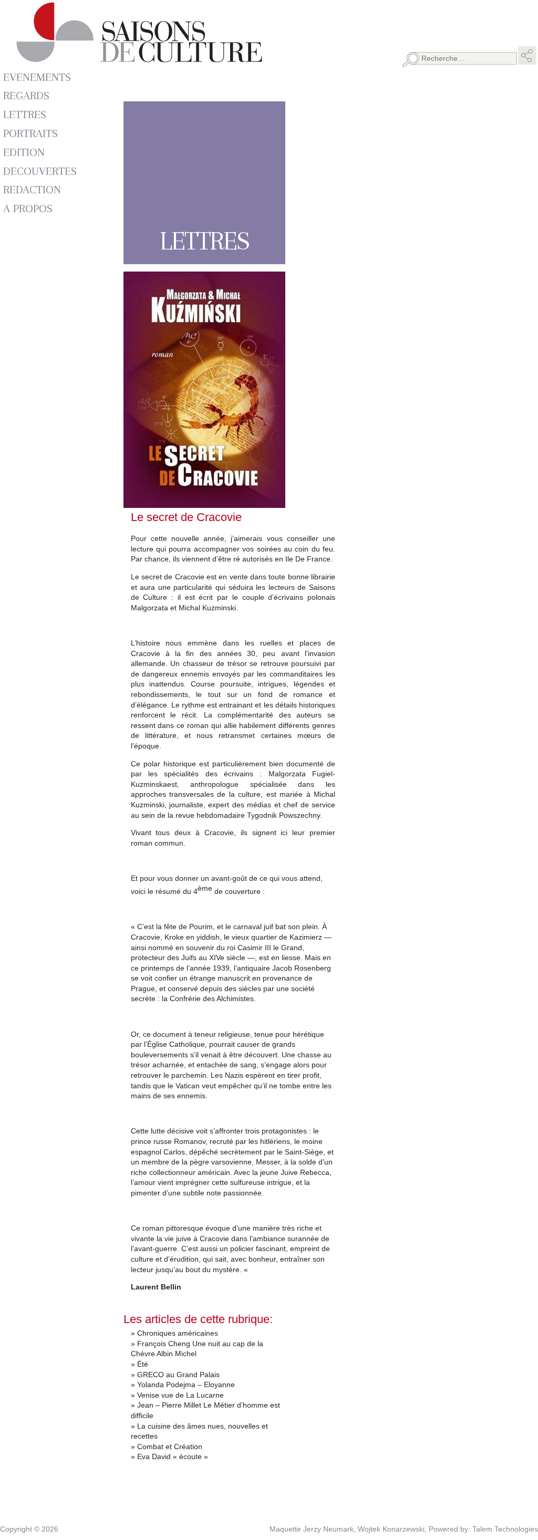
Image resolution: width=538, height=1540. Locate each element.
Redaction (32, 189)
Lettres (24, 114)
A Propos (28, 208)
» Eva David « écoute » (169, 1456)
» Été (139, 1364)
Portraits (30, 133)
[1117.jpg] (204, 502)
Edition (24, 152)
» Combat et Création (166, 1446)
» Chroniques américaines (174, 1333)
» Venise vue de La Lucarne (177, 1395)
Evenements (37, 77)
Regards (26, 95)
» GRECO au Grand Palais (175, 1374)
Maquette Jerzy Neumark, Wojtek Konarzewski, (349, 1529)
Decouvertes (40, 171)
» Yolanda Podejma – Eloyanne (183, 1384)
